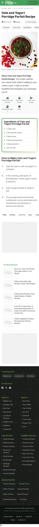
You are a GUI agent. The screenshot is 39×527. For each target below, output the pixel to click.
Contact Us (21, 520)
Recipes (4, 8)
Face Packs (27, 419)
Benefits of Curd (28, 450)
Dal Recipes (7, 460)
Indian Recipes (8, 480)
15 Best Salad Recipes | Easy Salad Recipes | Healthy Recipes (24, 296)
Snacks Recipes (9, 473)
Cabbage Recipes (6, 465)
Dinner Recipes (8, 439)
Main (9, 8)
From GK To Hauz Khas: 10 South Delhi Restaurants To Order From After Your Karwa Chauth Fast (24, 309)
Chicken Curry (24, 484)
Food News (30, 376)
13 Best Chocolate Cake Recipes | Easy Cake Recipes (24, 282)
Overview (6, 27)
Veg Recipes (7, 436)
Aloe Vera (26, 401)
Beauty (24, 398)
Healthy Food (8, 422)
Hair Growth (27, 408)
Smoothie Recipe (29, 461)
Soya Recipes (8, 456)
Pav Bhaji (23, 499)
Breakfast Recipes (9, 499)
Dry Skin (26, 412)
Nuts (30, 215)
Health (5, 398)
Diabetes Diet (8, 405)
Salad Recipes (8, 443)
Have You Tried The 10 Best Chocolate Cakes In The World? (24, 271)
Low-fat (22, 215)
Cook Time (16, 27)
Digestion (6, 425)
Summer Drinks (28, 446)
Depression (7, 412)
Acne (24, 426)
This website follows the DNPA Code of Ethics (19, 508)
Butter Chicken (8, 494)
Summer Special (28, 436)
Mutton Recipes (8, 489)
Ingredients (27, 27)
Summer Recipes (29, 439)
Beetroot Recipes (9, 470)
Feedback (28, 516)
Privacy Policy (8, 516)
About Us (19, 516)
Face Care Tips (28, 457)
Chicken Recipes (9, 484)
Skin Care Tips (28, 454)
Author (13, 520)
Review (17, 22)
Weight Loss (7, 376)
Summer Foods (28, 443)
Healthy (12, 215)
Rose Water (27, 405)
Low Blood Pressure (7, 417)
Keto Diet (6, 408)
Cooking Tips (19, 376)
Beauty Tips (27, 423)
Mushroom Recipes (7, 451)
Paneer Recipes (9, 446)
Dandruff (26, 415)
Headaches (7, 429)
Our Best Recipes (10, 265)
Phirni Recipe (27, 465)
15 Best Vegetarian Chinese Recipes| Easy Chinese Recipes (24, 321)
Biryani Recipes (23, 489)
